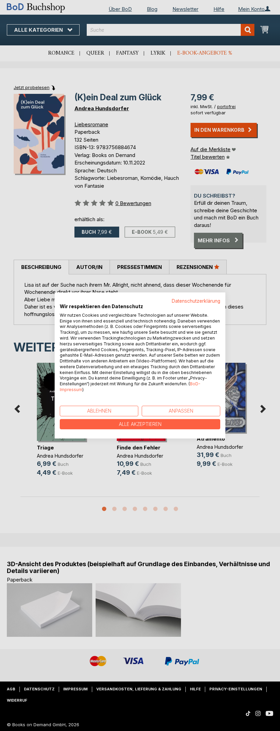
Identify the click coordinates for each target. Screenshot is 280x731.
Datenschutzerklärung (196, 301)
